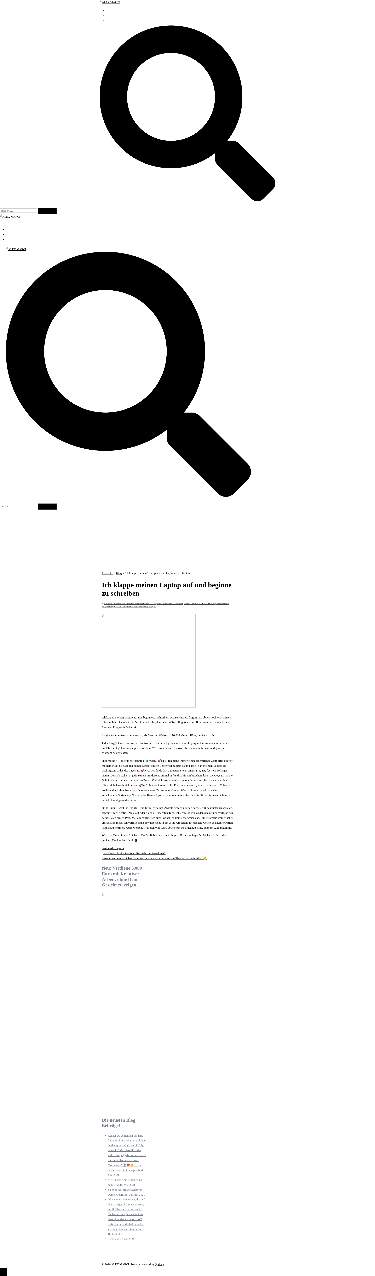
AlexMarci (108, 604)
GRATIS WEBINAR (117, 15)
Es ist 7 (112, 1238)
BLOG (109, 20)
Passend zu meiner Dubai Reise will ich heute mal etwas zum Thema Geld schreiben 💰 (154, 858)
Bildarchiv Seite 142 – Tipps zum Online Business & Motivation (160, 604)
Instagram (118, 848)
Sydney (159, 1264)
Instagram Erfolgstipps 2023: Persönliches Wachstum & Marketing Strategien (129, 607)
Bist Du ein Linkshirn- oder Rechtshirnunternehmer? (134, 853)
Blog (119, 573)
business (107, 848)
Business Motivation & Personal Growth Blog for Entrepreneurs (206, 604)
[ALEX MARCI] (110, 2)
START (109, 10)
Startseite (107, 573)
